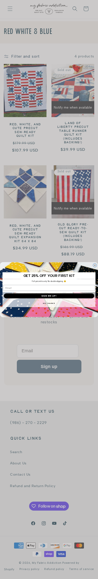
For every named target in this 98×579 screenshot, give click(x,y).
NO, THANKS (49, 303)
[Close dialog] (95, 265)
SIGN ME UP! (49, 296)
